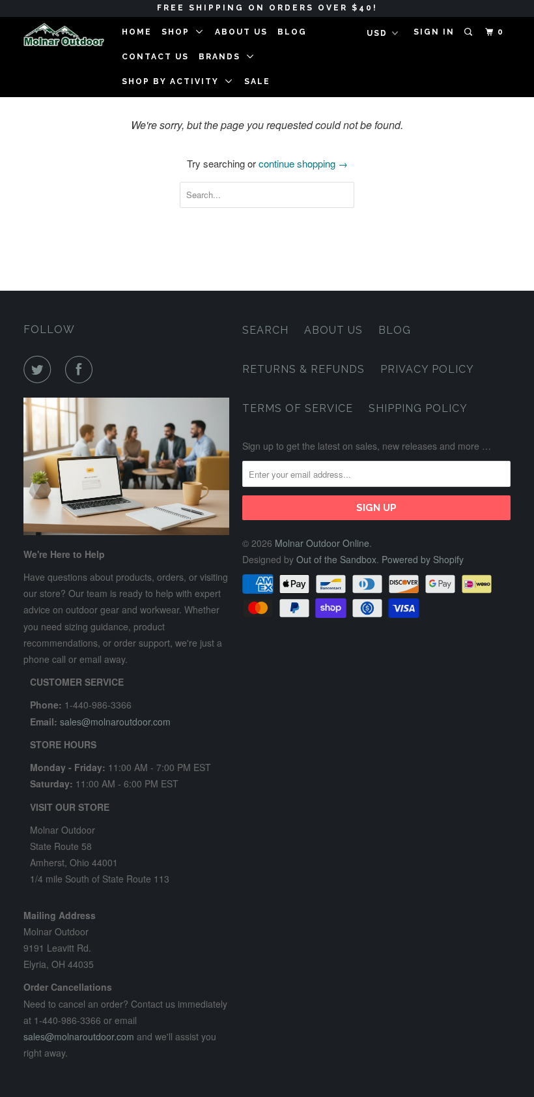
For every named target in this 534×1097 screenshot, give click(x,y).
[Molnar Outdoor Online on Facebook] (81, 369)
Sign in (434, 32)
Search (265, 330)
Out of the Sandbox (336, 559)
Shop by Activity (173, 81)
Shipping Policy (418, 408)
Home (137, 32)
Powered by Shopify (423, 559)
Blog (292, 32)
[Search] (469, 32)
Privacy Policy (427, 369)
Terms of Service (297, 408)
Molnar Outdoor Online (322, 542)
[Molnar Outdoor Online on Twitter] (39, 369)
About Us (241, 32)
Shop (179, 32)
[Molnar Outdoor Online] (63, 35)
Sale (257, 81)
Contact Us (155, 56)
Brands (223, 56)
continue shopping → (303, 163)
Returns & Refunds (303, 369)
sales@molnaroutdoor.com (115, 721)
